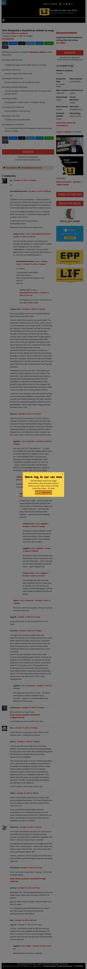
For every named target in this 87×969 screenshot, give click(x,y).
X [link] (62, 474)
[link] (43, 474)
